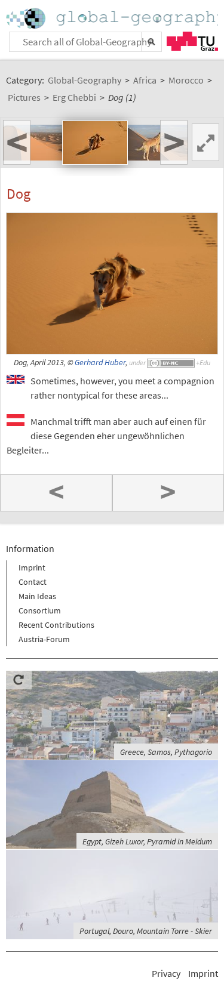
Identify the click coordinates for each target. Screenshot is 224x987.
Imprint (32, 567)
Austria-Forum (44, 639)
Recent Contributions (56, 624)
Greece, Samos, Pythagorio (166, 752)
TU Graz (192, 41)
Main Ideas (37, 596)
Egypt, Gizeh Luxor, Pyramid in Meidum (147, 841)
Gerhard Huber (100, 362)
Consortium (40, 610)
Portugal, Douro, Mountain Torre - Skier (145, 931)
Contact (33, 581)
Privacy (166, 973)
